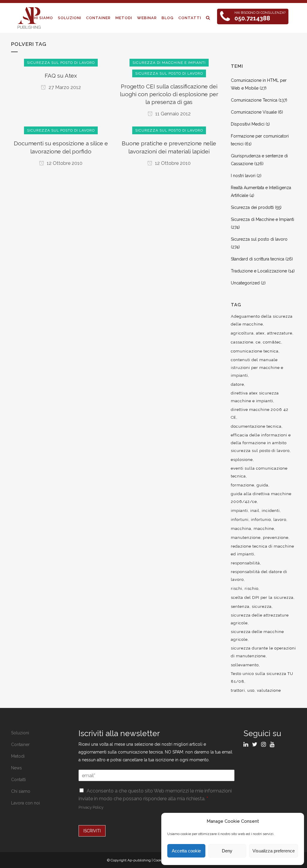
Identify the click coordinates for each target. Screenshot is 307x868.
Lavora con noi (25, 803)
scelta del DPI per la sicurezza (262, 597)
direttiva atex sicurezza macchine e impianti (255, 397)
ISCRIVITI (92, 830)
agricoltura (242, 333)
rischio (251, 588)
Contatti (18, 779)
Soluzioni (20, 732)
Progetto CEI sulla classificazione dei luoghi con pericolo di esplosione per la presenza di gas (169, 94)
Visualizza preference (273, 850)
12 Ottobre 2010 (64, 163)
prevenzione (275, 537)
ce (258, 342)
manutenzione (246, 537)
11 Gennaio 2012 (172, 114)
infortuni (240, 519)
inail (254, 510)
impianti (239, 510)
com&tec (272, 342)
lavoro (279, 519)
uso (251, 690)
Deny (227, 850)
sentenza (240, 606)
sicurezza (262, 606)
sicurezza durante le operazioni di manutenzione (263, 652)
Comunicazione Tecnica (254, 100)
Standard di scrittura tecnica (257, 259)
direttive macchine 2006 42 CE (259, 413)
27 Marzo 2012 (64, 87)
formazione (242, 485)
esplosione (242, 459)
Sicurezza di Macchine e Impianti (262, 219)
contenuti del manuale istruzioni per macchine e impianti (257, 368)
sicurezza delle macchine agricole (257, 635)
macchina (241, 528)
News (16, 767)
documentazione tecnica (256, 426)
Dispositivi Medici (247, 124)
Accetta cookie (186, 850)
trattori (238, 690)
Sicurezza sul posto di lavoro (259, 239)
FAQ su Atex (61, 75)
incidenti (271, 510)
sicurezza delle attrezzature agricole (260, 619)
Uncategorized (245, 283)
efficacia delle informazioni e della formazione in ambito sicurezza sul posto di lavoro (261, 443)
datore (237, 384)
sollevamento (245, 665)
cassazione (242, 342)
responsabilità (245, 563)
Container (20, 744)
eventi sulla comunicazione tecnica (259, 472)
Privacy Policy (91, 807)
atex (260, 333)
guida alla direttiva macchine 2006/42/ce (261, 498)
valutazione (269, 690)
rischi (236, 588)
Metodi (18, 756)
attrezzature (279, 333)
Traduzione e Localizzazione (259, 271)
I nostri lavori (243, 175)
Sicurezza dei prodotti (252, 207)
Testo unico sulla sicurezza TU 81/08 (262, 677)
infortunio (261, 519)
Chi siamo (20, 791)
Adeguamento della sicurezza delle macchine (262, 320)
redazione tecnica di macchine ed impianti (262, 550)
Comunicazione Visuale (254, 112)
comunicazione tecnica (255, 351)
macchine (264, 528)
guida (262, 485)
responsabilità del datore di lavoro (259, 575)
